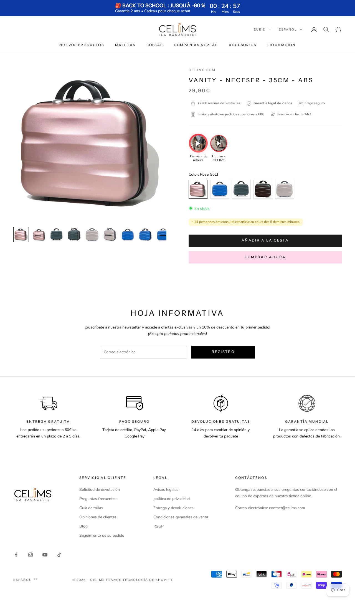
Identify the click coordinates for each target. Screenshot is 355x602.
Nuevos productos (81, 45)
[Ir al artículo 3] (56, 234)
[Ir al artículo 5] (92, 234)
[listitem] (198, 148)
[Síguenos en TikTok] (59, 555)
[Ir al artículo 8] (145, 234)
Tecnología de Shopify (148, 580)
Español (288, 29)
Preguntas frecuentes (97, 498)
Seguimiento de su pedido (101, 535)
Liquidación (281, 45)
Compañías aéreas (196, 45)
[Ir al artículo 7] (127, 234)
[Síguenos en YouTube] (45, 555)
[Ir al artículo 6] (110, 234)
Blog (83, 526)
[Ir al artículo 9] (163, 234)
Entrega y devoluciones (173, 508)
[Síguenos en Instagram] (30, 555)
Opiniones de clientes (97, 517)
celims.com (202, 70)
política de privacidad (171, 498)
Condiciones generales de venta (180, 517)
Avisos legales (165, 489)
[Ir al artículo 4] (74, 234)
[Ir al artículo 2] (39, 234)
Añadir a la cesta (265, 240)
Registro (223, 351)
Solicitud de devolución (99, 489)
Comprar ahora (265, 257)
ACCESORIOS (242, 45)
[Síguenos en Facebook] (16, 555)
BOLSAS (154, 45)
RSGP (158, 526)
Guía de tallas (91, 508)
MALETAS (125, 45)
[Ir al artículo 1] (21, 234)
